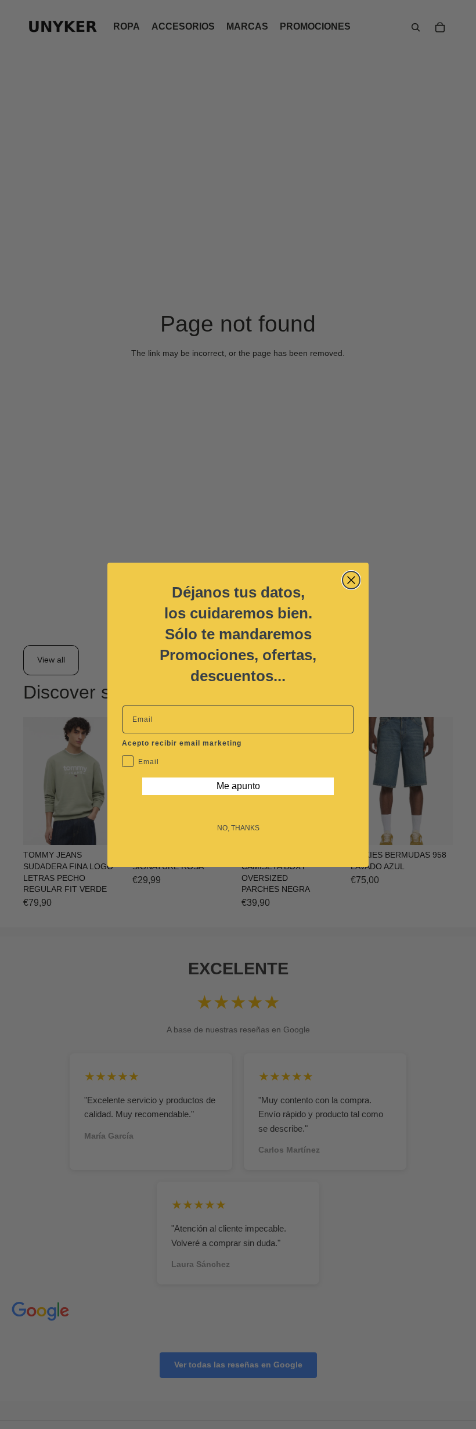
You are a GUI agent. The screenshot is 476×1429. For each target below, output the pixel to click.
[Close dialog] (351, 580)
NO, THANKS (238, 828)
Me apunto (238, 786)
